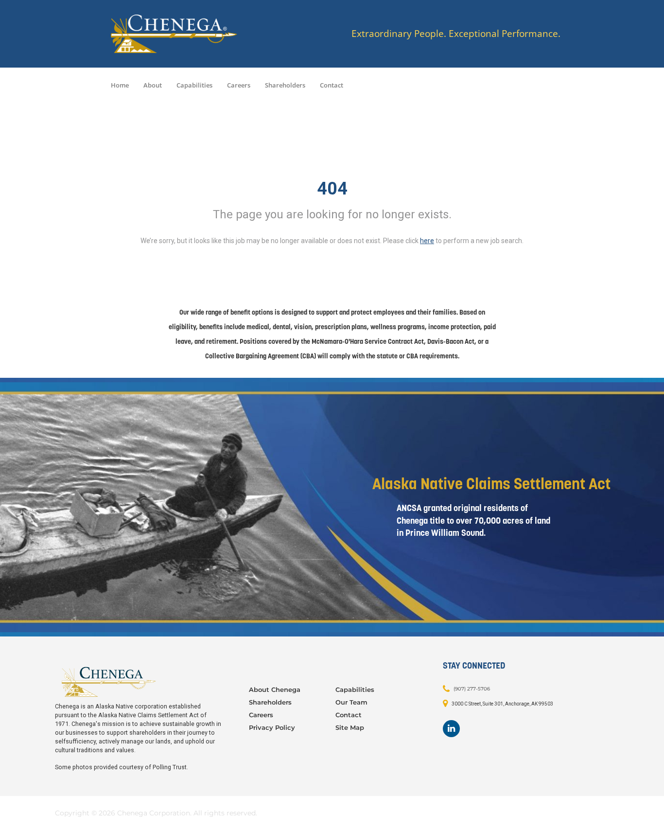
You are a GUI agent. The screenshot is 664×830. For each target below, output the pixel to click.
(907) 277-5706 (472, 689)
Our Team (351, 702)
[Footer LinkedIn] (451, 728)
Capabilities (194, 85)
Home (120, 85)
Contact (331, 85)
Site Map (349, 727)
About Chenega (274, 689)
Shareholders (285, 85)
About (152, 85)
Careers (238, 85)
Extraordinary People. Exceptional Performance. (455, 33)
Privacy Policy (272, 727)
